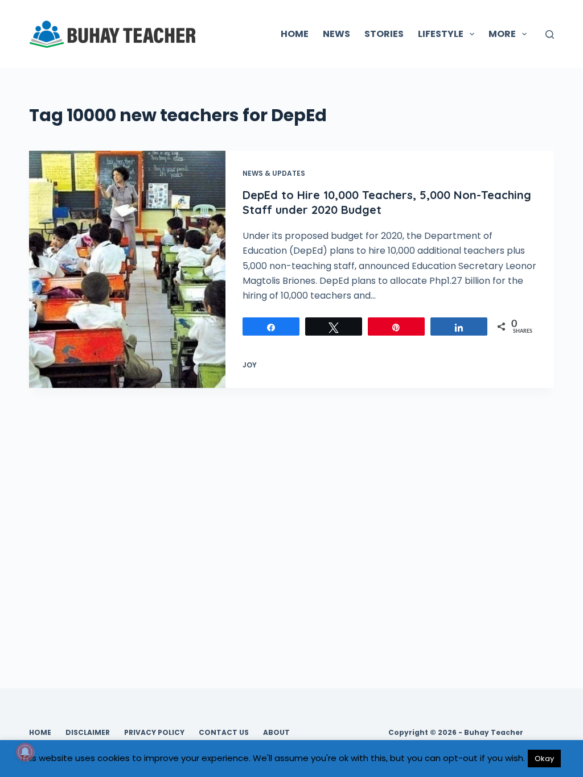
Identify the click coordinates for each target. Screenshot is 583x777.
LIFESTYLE (440, 33)
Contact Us (224, 732)
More (502, 33)
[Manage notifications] (25, 752)
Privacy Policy (154, 732)
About (276, 732)
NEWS (336, 33)
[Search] (549, 34)
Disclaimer (87, 732)
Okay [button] (544, 758)
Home (40, 732)
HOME (295, 33)
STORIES (384, 33)
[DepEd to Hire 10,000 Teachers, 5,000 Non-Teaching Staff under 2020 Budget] (127, 269)
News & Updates (274, 173)
